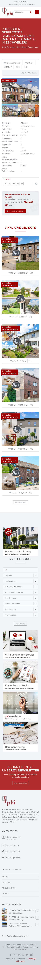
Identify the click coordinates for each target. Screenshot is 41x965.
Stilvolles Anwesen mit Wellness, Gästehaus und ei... (21, 924)
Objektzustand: (8, 150)
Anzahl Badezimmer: (10, 141)
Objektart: (6, 126)
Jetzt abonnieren (20, 783)
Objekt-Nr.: (6, 123)
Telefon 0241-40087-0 (20, 2)
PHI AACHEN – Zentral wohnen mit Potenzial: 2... (21, 911)
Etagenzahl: (6, 144)
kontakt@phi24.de (12, 857)
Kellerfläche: (7, 165)
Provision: (6, 154)
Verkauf (5, 876)
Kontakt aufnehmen (16, 211)
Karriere (5, 893)
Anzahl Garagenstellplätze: (9, 158)
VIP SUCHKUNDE (8, 888)
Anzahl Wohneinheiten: (8, 169)
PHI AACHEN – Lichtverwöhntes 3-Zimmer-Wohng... (21, 918)
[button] (37, 80)
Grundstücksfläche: (10, 135)
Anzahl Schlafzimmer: (10, 162)
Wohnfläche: (7, 129)
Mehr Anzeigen (20, 502)
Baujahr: (5, 147)
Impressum (10, 958)
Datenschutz (22, 958)
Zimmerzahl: (7, 138)
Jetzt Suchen (20, 624)
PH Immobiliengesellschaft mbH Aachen (22, 5)
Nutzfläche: (6, 132)
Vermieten (6, 882)
